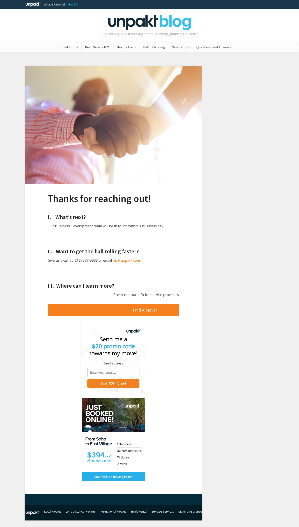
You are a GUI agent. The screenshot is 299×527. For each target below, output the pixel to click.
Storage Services (162, 511)
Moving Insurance (190, 511)
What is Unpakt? (54, 4)
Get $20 (73, 4)
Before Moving (154, 47)
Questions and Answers (213, 47)
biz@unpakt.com (126, 260)
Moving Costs (126, 47)
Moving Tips (181, 47)
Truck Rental (139, 511)
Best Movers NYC (97, 47)
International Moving (112, 511)
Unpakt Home (67, 47)
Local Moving (52, 511)
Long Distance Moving (80, 511)
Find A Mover (145, 310)
